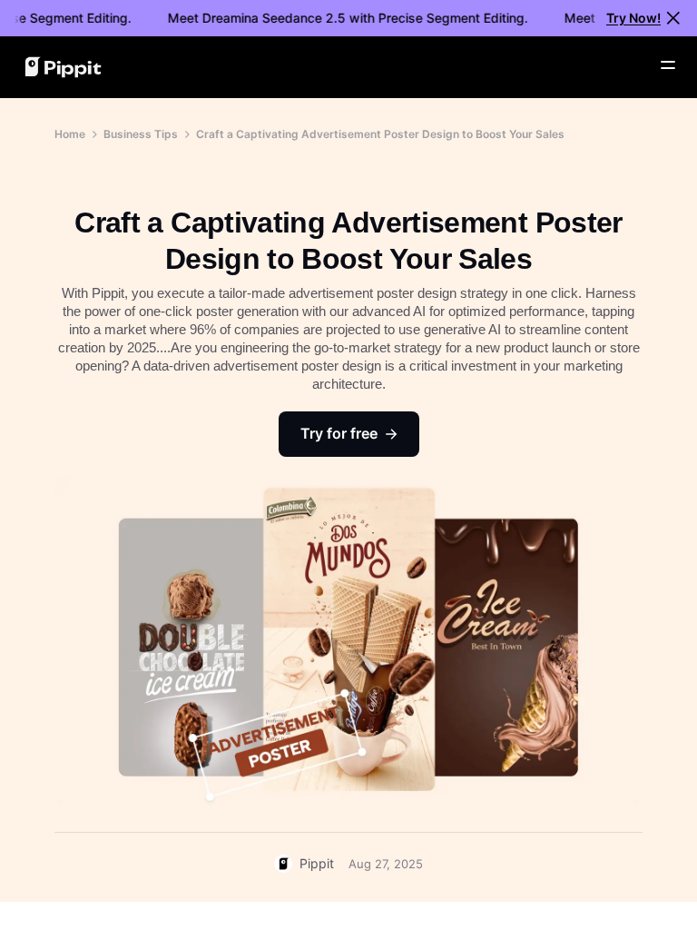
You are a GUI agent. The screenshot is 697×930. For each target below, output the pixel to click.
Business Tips (140, 134)
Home (69, 134)
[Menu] (668, 65)
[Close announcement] (673, 18)
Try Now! (633, 17)
